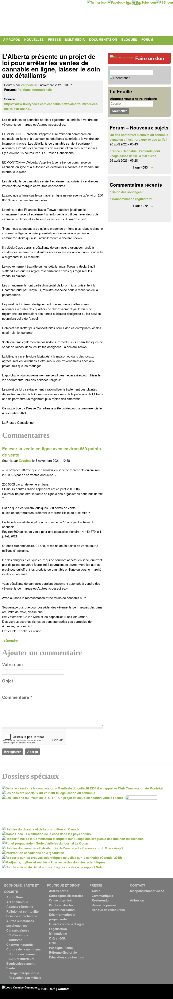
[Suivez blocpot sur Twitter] (97, 2)
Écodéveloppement (20, 963)
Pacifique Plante (61, 947)
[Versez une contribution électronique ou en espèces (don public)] (121, 57)
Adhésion (137, 900)
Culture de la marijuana (23, 949)
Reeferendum (101, 900)
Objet (7, 681)
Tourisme (15, 939)
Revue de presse (104, 905)
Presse (54, 39)
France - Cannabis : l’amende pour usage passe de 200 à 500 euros (135, 153)
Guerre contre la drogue (66, 924)
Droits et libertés (61, 905)
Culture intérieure (21, 958)
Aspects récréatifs (19, 906)
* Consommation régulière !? (131, 199)
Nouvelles (34, 39)
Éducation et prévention (66, 957)
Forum (147, 39)
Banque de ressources (108, 909)
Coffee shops (18, 935)
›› (152, 167)
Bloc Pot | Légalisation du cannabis (41, 20)
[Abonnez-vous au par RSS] (164, 2)
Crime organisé (60, 900)
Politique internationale (35, 89)
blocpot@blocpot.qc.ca (147, 890)
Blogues (129, 39)
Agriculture (14, 897)
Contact (10, 48)
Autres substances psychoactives (20, 923)
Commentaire (17, 697)
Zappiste (27, 85)
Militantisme (58, 933)
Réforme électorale (63, 952)
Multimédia (75, 39)
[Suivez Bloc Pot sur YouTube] (144, 2)
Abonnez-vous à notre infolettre (133, 98)
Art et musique (17, 902)
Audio (96, 890)
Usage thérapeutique (23, 973)
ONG (52, 943)
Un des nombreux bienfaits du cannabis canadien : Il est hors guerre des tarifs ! (139, 137)
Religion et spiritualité (22, 911)
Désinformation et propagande (62, 917)
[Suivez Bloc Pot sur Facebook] (120, 2)
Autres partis (58, 890)
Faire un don (149, 58)
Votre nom (12, 664)
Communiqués (102, 895)
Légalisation (58, 928)
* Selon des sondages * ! (128, 192)
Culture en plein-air (22, 954)
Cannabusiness (17, 930)
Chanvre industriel (20, 944)
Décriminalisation (62, 909)
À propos (11, 39)
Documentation (103, 39)
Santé (10, 968)
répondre (11, 640)
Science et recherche (21, 916)
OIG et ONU (57, 938)
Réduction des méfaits (24, 977)
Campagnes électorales (66, 895)
